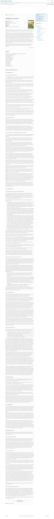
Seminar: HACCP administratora (40, 16)
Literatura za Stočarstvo (6, 4)
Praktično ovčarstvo (11, 4)
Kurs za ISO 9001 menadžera (39, 20)
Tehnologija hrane (6, 1)
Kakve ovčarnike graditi (39, 39)
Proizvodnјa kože (38, 37)
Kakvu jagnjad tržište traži (39, 34)
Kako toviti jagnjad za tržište (40, 35)
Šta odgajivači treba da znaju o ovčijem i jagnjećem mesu (41, 32)
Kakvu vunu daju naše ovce (40, 28)
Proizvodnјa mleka (38, 36)
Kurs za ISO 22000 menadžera (40, 18)
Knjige (1, 4)
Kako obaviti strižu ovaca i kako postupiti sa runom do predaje (41, 29)
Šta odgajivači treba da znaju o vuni (40, 27)
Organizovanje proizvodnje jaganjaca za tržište (41, 33)
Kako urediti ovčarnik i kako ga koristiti (41, 40)
